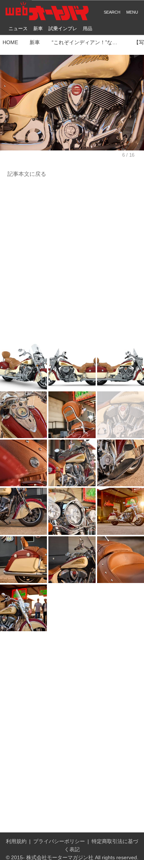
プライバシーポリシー (59, 841)
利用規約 (16, 841)
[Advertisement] (72, 261)
